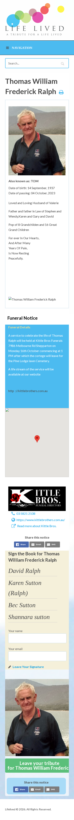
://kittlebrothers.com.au (31, 391)
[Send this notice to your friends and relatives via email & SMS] (36, 545)
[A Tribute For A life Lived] (34, 19)
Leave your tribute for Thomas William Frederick (39, 765)
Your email (15, 649)
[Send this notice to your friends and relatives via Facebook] (21, 545)
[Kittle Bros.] (37, 499)
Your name (15, 631)
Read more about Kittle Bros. (36, 526)
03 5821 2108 (25, 513)
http (11, 391)
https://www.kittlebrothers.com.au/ (41, 520)
